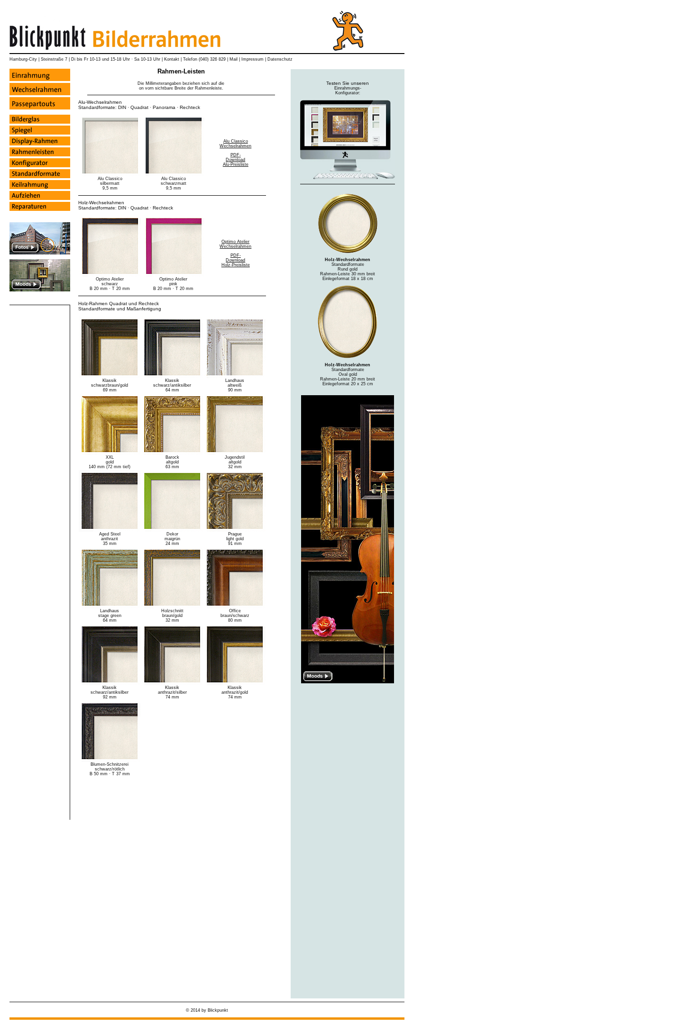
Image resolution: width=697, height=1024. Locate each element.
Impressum (252, 59)
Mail (233, 59)
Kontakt (171, 59)
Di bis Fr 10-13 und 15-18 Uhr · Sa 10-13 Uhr (116, 59)
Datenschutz (280, 59)
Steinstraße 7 (54, 59)
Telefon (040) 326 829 (204, 59)
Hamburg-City (23, 59)
